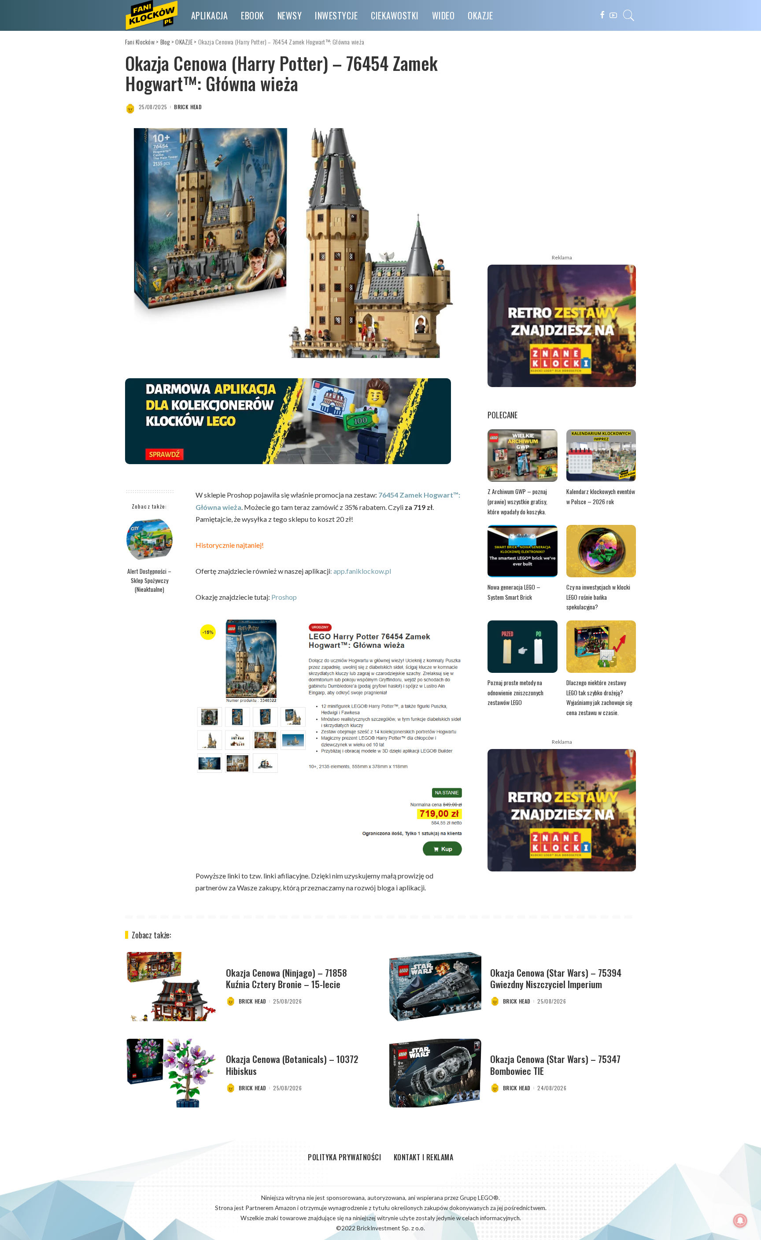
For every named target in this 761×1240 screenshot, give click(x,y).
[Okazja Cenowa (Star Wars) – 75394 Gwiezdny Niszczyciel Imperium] (435, 986)
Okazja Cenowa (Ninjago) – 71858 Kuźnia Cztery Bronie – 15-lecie (286, 978)
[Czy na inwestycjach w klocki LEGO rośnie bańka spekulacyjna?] (601, 551)
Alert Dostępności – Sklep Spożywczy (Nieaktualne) (149, 580)
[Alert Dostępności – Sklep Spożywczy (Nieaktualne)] (149, 540)
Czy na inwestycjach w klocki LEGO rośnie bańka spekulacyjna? (598, 597)
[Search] (629, 15)
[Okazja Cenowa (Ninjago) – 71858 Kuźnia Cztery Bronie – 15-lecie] (171, 986)
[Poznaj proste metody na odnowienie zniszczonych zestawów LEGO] (523, 646)
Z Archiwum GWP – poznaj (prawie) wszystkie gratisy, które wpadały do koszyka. (517, 501)
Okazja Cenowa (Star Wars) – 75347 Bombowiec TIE (555, 1064)
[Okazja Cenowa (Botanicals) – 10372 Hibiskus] (171, 1073)
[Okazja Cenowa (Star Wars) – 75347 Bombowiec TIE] (435, 1073)
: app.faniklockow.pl (360, 571)
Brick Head (187, 107)
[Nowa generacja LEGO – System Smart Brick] (523, 551)
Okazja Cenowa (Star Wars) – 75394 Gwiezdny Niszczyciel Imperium (555, 978)
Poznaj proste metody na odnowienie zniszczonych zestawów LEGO (515, 692)
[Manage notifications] (740, 1221)
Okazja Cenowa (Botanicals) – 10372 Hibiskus (292, 1064)
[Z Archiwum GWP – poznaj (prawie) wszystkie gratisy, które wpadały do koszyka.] (523, 455)
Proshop (284, 597)
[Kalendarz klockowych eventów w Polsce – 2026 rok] (601, 455)
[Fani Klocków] (151, 15)
